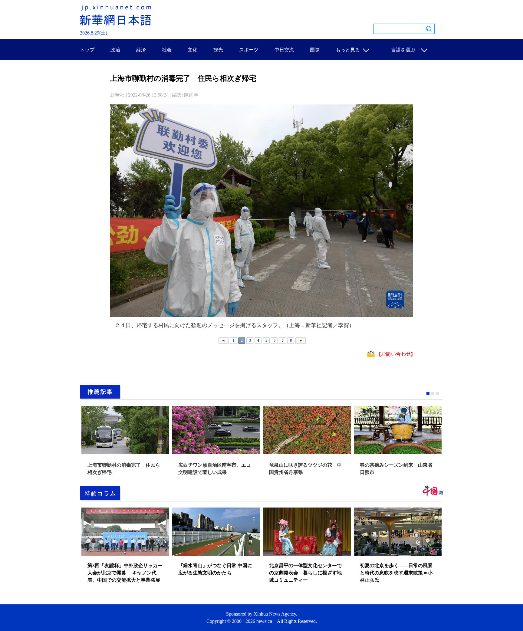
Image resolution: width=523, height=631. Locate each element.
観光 (218, 49)
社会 (167, 49)
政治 (115, 49)
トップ (87, 49)
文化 (192, 49)
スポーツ (248, 49)
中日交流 (284, 49)
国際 (315, 49)
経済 (141, 49)
